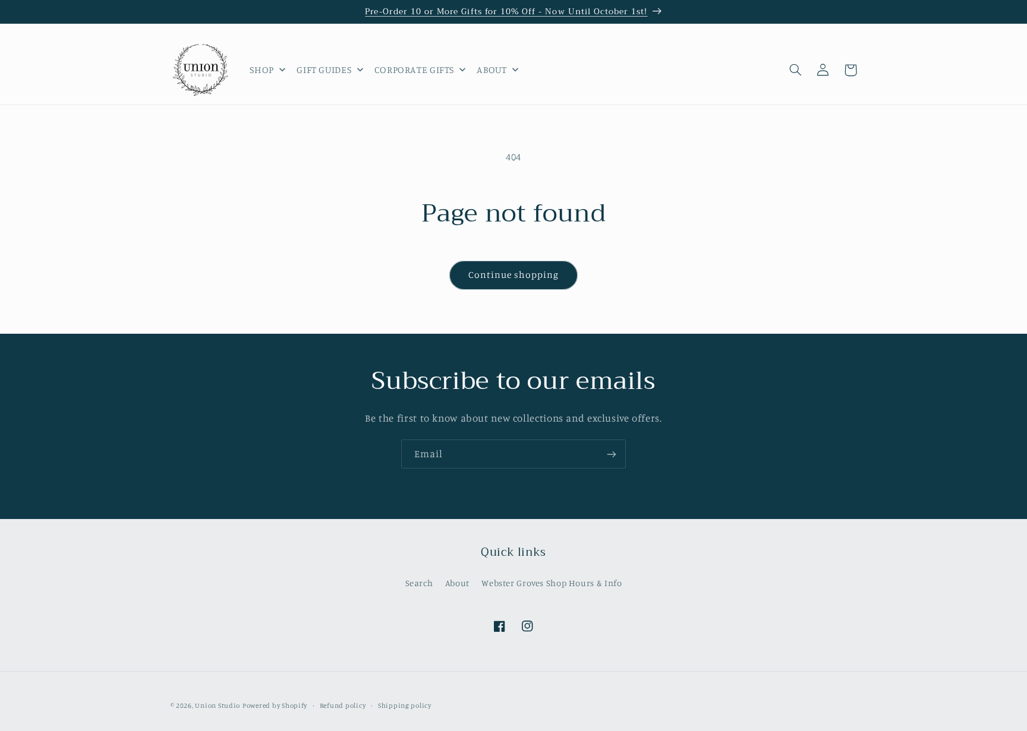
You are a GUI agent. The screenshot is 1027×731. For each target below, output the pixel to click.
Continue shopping (513, 274)
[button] (795, 70)
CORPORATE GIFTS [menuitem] (414, 69)
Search (419, 582)
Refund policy (343, 705)
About (457, 582)
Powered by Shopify (274, 705)
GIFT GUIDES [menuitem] (324, 69)
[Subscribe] (611, 454)
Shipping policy (404, 705)
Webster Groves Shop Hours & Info (551, 582)
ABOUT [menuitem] (491, 69)
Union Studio (217, 705)
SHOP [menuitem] (262, 69)
